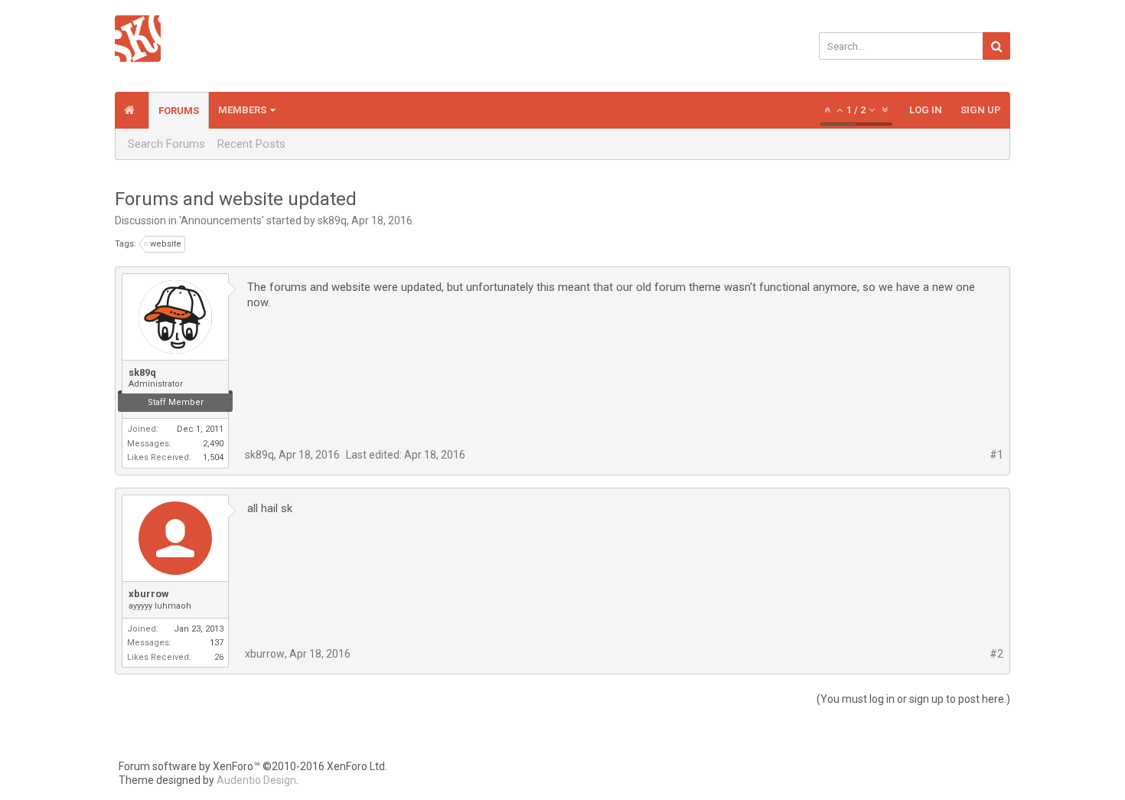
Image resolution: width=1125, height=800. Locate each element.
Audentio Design (256, 780)
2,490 (213, 444)
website (165, 244)
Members (242, 110)
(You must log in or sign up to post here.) (913, 699)
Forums (178, 110)
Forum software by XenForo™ (253, 766)
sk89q (332, 220)
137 (216, 643)
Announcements (221, 220)
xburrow (149, 593)
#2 (996, 654)
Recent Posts (251, 144)
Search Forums (166, 144)
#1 (996, 455)
